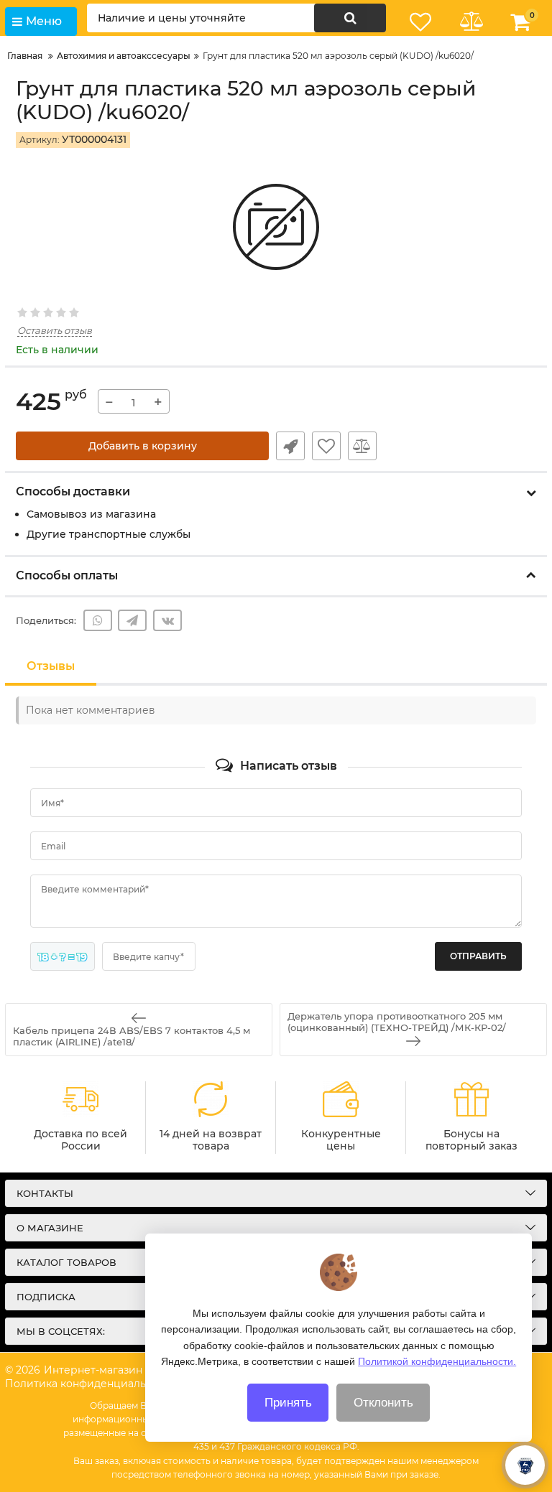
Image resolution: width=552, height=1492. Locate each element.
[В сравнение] (362, 446)
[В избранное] (326, 446)
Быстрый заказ (290, 446)
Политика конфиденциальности (91, 1383)
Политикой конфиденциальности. (437, 1361)
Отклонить (383, 1402)
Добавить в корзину (142, 445)
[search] (350, 18)
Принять (288, 1402)
